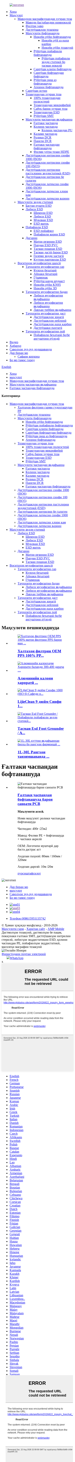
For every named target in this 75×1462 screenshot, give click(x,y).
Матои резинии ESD (48, 241)
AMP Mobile (56, 929)
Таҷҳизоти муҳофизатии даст (46, 313)
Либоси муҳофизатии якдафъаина (48, 297)
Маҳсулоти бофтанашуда (42, 33)
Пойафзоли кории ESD (49, 234)
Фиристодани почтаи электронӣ (24, 954)
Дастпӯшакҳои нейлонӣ (50, 320)
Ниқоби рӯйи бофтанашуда (52, 37)
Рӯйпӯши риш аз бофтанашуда (45, 81)
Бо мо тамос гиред (22, 360)
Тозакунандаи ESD (47, 112)
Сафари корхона (29, 356)
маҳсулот (16, 377)
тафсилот (34, 873)
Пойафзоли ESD (37, 227)
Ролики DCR (42, 137)
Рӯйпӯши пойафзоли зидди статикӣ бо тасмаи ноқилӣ (56, 62)
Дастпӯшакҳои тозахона (42, 29)
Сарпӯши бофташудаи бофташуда (48, 432)
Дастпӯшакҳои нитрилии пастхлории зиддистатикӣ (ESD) (48, 171)
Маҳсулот (16, 15)
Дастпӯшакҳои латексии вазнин (47, 198)
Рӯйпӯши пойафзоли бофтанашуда (48, 52)
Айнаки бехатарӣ (45, 274)
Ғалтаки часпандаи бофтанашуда (47, 146)
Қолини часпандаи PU (57, 130)
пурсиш (23, 873)
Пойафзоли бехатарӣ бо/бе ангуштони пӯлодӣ (52, 336)
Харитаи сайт (35, 929)
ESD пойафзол (44, 230)
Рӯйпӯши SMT (44, 116)
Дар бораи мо (19, 353)
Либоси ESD (34, 209)
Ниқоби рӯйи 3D (45, 288)
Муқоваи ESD (43, 220)
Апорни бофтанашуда (48, 87)
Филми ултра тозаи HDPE (51, 151)
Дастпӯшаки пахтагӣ (48, 327)
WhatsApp (16, 958)
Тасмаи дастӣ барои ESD (51, 252)
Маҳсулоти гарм (13, 929)
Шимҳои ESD (43, 213)
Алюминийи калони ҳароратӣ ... (35, 680)
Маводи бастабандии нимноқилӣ (48, 22)
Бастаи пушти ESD (39, 205)
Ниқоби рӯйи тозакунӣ (57, 47)
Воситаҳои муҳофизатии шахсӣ (39, 263)
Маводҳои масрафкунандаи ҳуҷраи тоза (45, 19)
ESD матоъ (41, 223)
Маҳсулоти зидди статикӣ (35, 202)
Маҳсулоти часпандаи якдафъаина (49, 119)
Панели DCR (43, 141)
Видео (14, 342)
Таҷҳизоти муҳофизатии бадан (47, 292)
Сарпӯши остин (36, 90)
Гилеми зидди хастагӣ (49, 256)
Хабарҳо (15, 345)
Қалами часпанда (45, 134)
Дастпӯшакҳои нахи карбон (53, 324)
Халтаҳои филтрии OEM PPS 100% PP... (39, 653)
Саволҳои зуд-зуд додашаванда (31, 349)
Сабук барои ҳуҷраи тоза (50, 108)
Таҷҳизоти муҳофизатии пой (45, 331)
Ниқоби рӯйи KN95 (47, 284)
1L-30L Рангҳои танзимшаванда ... (33, 754)
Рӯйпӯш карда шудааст (49, 281)
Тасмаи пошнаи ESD (48, 248)
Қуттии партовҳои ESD (50, 259)
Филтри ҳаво (34, 26)
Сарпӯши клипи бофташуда (52, 69)
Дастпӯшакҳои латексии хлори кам (42, 522)
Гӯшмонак (41, 277)
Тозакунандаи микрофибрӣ (52, 105)
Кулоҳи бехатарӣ (45, 270)
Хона (13, 11)
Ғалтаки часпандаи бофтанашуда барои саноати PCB (35, 799)
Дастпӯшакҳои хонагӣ (49, 317)
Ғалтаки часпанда (46, 123)
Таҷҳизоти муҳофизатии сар (45, 266)
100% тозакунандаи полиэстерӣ (47, 99)
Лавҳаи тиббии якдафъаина (52, 310)
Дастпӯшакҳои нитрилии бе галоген (42, 511)
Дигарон (31, 238)
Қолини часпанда (46, 126)
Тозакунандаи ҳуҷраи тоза (43, 94)
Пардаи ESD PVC (46, 245)
